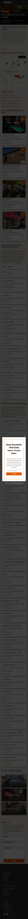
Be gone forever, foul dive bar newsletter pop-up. (14, 483)
